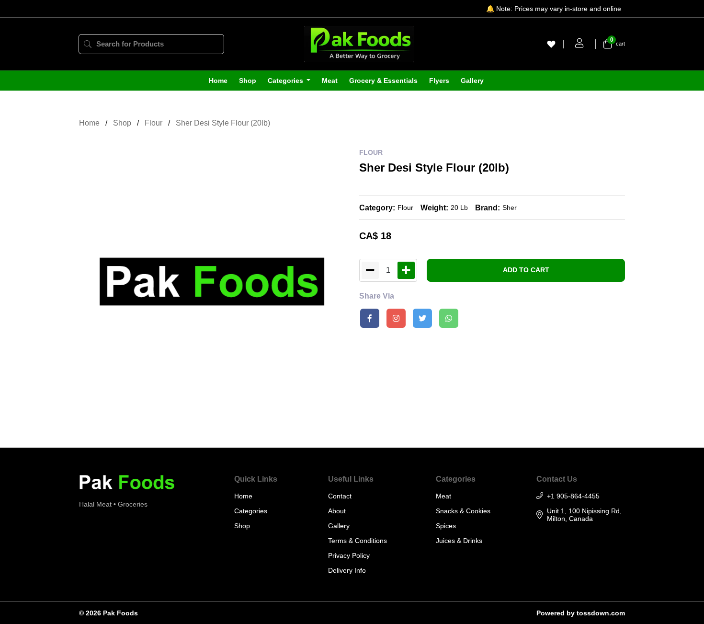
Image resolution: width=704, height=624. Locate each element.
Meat (330, 80)
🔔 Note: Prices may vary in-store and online (553, 8)
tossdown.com (601, 613)
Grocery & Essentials (383, 80)
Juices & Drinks (459, 540)
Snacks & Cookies (463, 511)
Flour (153, 123)
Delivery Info (347, 570)
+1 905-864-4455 (573, 496)
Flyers (439, 80)
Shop (247, 80)
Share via (376, 296)
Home (218, 80)
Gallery (472, 80)
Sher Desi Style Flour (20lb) (223, 123)
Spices (446, 526)
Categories (286, 80)
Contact (340, 496)
